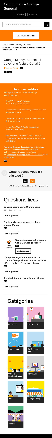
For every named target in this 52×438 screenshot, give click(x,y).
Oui (32, 181)
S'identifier (19, 14)
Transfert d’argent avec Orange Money (24, 278)
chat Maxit (10, 157)
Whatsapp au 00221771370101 (30, 155)
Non (25, 181)
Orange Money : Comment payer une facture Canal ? (22, 61)
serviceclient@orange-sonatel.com (22, 152)
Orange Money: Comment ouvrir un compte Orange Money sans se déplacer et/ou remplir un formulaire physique (25, 260)
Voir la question (11, 216)
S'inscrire (33, 14)
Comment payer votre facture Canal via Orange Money (30, 241)
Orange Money (12, 68)
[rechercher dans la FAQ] (46, 24)
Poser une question (26, 35)
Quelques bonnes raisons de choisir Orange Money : (22, 223)
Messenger (11, 155)
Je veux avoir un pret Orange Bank (22, 206)
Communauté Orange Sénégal (21, 6)
